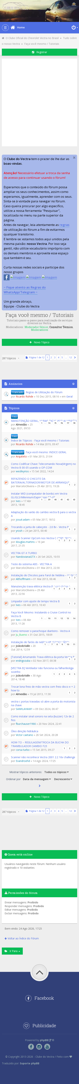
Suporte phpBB (29, 1063)
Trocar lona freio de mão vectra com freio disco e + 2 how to (43, 688)
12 (61, 618)
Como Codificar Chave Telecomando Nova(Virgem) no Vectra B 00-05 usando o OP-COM (43, 465)
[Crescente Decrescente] (63, 779)
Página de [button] (36, 357)
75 (55, 423)
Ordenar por (13, 779)
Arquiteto (21, 456)
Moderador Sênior (36, 327)
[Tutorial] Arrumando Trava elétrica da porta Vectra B (43, 657)
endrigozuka (23, 660)
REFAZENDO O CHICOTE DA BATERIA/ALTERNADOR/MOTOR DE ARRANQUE (40, 480)
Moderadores (39, 330)
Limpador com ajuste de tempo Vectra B (35, 601)
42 (68, 499)
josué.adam (23, 519)
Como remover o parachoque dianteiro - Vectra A (40, 631)
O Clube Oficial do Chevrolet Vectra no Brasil (31, 38)
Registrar (40, 52)
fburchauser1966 (26, 724)
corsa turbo (23, 750)
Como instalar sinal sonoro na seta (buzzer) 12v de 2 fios (42, 718)
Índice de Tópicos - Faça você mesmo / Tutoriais (40, 440)
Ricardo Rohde (24, 396)
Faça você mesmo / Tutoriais (41, 43)
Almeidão (21, 424)
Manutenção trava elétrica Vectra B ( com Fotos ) (40, 586)
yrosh (19, 530)
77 (68, 423)
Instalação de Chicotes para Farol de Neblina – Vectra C (44, 575)
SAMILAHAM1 (24, 709)
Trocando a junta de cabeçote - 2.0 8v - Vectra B (40, 527)
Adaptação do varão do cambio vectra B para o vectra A (43, 514)
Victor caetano (24, 735)
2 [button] (51, 357)
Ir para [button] (12, 951)
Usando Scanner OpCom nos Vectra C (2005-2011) (41, 538)
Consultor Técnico (61, 327)
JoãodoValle (23, 646)
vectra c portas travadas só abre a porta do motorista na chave (43, 703)
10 (49, 618)
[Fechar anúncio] (74, 158)
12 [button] (70, 357)
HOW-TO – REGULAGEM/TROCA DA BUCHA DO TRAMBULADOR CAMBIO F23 (40, 744)
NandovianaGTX (25, 556)
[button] (75, 357)
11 (55, 618)
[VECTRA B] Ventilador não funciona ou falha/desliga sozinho (42, 670)
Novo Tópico (40, 342)
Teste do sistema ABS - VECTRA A (31, 564)
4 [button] (58, 357)
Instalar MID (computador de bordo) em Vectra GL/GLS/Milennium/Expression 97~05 (39, 495)
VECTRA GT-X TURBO (24, 553)
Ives (18, 501)
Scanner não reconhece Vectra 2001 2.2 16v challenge (43, 757)
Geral (69, 396)
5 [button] (62, 357)
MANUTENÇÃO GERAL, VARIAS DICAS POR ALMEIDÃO (44, 421)
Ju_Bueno (21, 634)
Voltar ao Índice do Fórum (23, 938)
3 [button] (54, 357)
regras (64, 225)
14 (74, 618)
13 (68, 618)
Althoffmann (23, 579)
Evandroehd (23, 761)
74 (49, 423)
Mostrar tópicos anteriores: (26, 772)
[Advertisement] (39, 102)
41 (61, 499)
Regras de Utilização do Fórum (44, 392)
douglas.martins (25, 542)
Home (21, 27)
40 (55, 499)
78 (74, 423)
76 (61, 423)
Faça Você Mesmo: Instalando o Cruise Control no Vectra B (41, 614)
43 (74, 499)
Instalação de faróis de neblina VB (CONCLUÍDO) (40, 642)
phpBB (44, 1040)
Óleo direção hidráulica (24, 731)
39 (49, 499)
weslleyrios (22, 471)
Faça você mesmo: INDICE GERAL (46, 452)
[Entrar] (74, 27)
